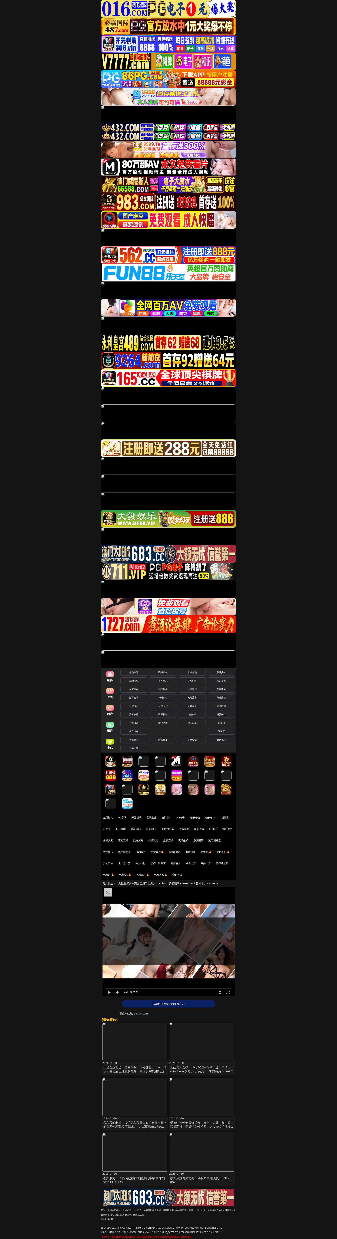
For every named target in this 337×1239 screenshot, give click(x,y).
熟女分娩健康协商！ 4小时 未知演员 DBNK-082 (199, 1180)
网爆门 (221, 723)
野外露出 (221, 697)
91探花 (163, 697)
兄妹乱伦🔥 (142, 874)
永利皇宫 (141, 851)
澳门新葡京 (214, 840)
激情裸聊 (191, 851)
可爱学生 (192, 706)
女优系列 (163, 706)
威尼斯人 (108, 817)
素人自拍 (221, 680)
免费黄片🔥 (160, 874)
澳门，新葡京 (158, 863)
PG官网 (122, 817)
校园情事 (163, 739)
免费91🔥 (108, 874)
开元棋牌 (136, 817)
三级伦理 (133, 680)
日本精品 (163, 680)
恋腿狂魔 (221, 706)
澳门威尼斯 (222, 863)
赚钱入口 (177, 874)
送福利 (225, 817)
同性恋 (221, 731)
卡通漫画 (133, 723)
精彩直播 (199, 829)
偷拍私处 (153, 840)
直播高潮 (184, 829)
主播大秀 (108, 840)
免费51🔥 (206, 851)
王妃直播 (123, 840)
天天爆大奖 (124, 863)
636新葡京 (175, 851)
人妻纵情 (192, 739)
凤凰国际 (151, 829)
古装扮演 (133, 706)
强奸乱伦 (163, 672)
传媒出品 (133, 731)
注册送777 (211, 817)
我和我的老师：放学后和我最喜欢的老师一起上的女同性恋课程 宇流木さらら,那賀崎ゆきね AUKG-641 (135, 1126)
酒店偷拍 (227, 829)
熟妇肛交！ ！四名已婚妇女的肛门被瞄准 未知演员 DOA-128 (134, 1180)
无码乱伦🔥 (223, 851)
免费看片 (176, 863)
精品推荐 (133, 672)
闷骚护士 (221, 714)
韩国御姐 (163, 689)
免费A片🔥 (125, 874)
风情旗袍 (133, 714)
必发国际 (198, 840)
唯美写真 (192, 723)
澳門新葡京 (124, 851)
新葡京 (107, 829)
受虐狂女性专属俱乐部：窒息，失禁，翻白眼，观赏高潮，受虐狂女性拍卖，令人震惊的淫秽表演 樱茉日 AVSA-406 (202, 1126)
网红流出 (192, 697)
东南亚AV (221, 689)
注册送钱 (195, 817)
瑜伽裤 (192, 714)
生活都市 (133, 739)
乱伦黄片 (138, 840)
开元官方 (108, 863)
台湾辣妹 (133, 689)
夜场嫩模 (183, 840)
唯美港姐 (192, 689)
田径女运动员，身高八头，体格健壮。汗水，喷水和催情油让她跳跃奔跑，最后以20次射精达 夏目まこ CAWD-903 (135, 1071)
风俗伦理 (221, 739)
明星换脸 (163, 714)
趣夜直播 (168, 840)
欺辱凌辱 (133, 697)
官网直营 (152, 817)
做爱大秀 (191, 863)
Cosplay (192, 680)
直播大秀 (206, 863)
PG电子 (181, 817)
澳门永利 (166, 817)
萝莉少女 (221, 672)
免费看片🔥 (157, 851)
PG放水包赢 (167, 829)
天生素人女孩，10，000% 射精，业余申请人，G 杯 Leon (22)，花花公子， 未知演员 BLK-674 (202, 1069)
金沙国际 (141, 863)
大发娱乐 (108, 851)
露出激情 (163, 723)
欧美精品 (192, 672)
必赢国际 (136, 829)
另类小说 (133, 748)
